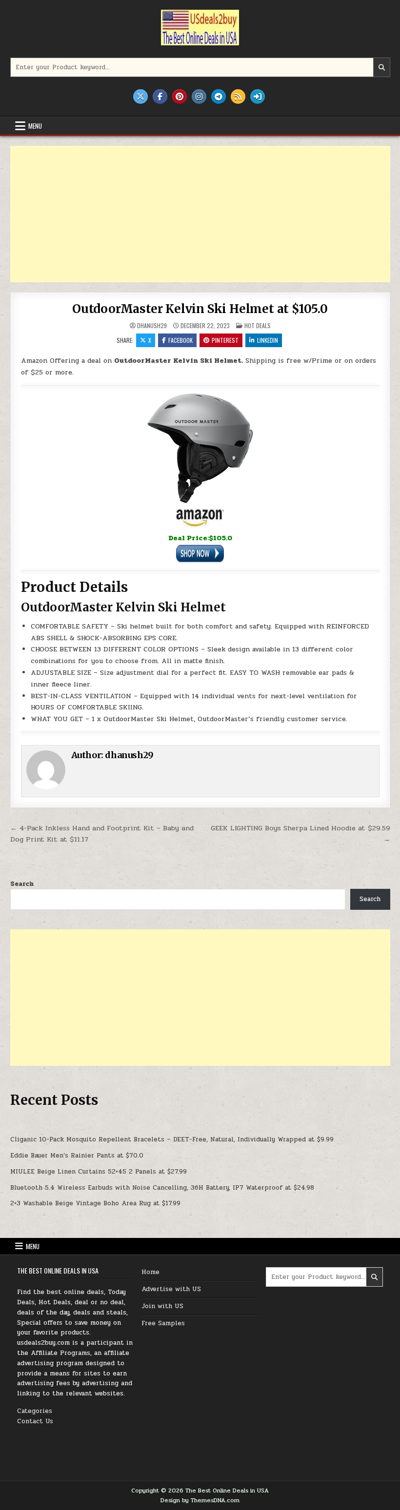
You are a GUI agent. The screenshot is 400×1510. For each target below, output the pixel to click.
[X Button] (140, 96)
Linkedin (267, 340)
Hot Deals (257, 325)
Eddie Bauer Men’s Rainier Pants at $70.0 (76, 1155)
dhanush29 (152, 326)
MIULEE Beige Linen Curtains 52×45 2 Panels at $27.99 (98, 1172)
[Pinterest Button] (179, 96)
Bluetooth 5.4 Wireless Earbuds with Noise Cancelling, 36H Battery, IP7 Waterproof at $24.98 (162, 1188)
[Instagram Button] (199, 96)
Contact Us (35, 1421)
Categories (34, 1411)
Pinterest (225, 340)
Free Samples (163, 1323)
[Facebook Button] (160, 96)
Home (150, 1272)
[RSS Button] (238, 96)
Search (22, 884)
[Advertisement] (200, 214)
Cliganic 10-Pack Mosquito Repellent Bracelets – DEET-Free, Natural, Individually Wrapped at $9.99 (172, 1139)
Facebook (180, 340)
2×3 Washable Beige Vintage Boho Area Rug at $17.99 (95, 1203)
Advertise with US (171, 1289)
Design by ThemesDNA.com (200, 1500)
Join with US (162, 1306)
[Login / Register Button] (257, 96)
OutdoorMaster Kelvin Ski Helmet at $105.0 (200, 308)
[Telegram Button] (218, 96)
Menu (35, 126)
